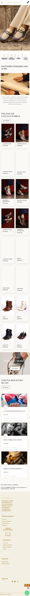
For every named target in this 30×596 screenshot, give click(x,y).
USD (26, 588)
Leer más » (6, 414)
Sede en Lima (5, 561)
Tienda (4, 549)
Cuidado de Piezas (6, 523)
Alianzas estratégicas (7, 547)
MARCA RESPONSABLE (12, 469)
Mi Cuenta (4, 519)
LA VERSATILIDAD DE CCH (14, 411)
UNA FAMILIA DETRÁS (12, 440)
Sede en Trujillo (5, 563)
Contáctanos (4, 525)
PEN (26, 585)
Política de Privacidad (7, 545)
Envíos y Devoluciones (6, 521)
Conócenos (5, 543)
